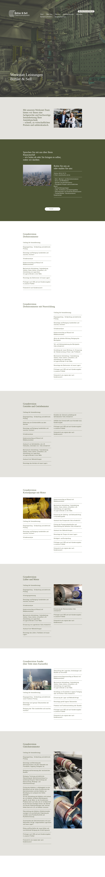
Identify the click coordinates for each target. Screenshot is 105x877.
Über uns (49, 14)
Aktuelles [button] (79, 14)
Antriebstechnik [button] (68, 14)
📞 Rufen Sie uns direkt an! (86, 11)
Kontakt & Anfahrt (46, 17)
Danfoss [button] (57, 14)
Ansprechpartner (60, 17)
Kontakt (51, 209)
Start (42, 14)
